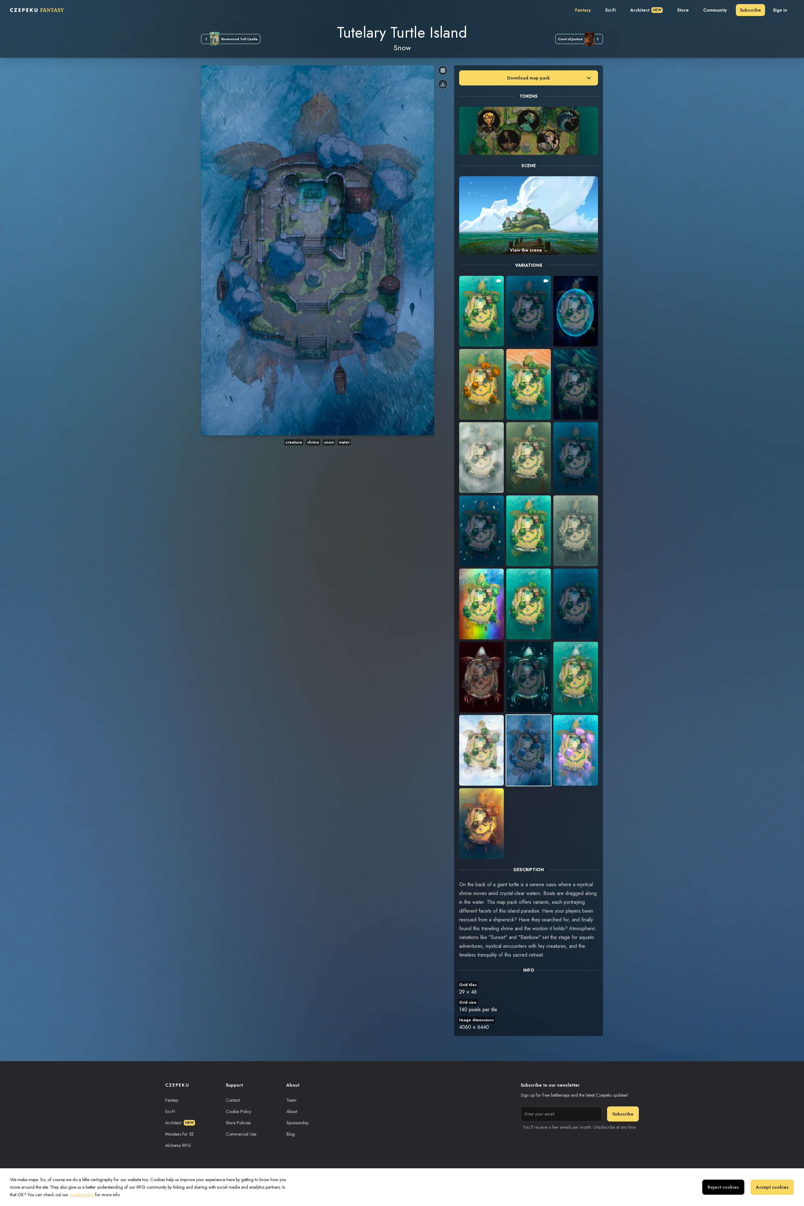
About (291, 1111)
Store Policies (238, 1123)
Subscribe (750, 10)
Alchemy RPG (178, 1145)
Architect (645, 10)
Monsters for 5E (179, 1134)
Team (291, 1100)
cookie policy (82, 1195)
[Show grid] (443, 70)
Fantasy (583, 10)
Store (683, 10)
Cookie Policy (238, 1111)
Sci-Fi (610, 10)
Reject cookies (723, 1187)
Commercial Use (241, 1134)
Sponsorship (297, 1123)
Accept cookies (772, 1187)
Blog (290, 1134)
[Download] (443, 84)
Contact (233, 1100)
